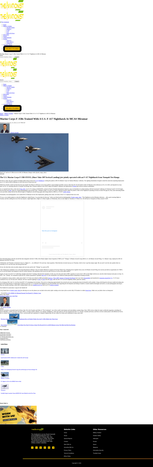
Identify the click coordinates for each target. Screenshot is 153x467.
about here (88, 290)
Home (65, 432)
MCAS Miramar (17, 293)
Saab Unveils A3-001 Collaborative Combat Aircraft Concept (14, 357)
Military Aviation (4, 115)
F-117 (7, 293)
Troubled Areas (97, 453)
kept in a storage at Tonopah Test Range (61, 278)
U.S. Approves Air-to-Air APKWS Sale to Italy (11, 381)
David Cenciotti (14, 132)
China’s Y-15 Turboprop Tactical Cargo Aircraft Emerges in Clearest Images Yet (19, 369)
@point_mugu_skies (76, 197)
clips (10, 190)
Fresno (74, 186)
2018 (39, 279)
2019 (43, 279)
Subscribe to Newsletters (12, 48)
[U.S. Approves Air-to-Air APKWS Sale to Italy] (5, 377)
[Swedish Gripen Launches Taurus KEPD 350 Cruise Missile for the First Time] (5, 388)
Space (94, 444)
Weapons (3, 390)
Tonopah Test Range (26, 293)
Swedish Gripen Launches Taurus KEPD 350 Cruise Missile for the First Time (18, 393)
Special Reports (68, 438)
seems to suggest (54, 285)
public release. (66, 192)
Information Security (98, 450)
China (2, 366)
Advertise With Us (68, 447)
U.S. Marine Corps (36, 293)
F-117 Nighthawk (39, 180)
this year (44, 275)
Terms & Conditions (69, 453)
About (65, 435)
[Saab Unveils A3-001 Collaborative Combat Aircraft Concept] (5, 353)
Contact (66, 441)
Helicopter (95, 438)
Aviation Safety (97, 435)
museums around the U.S (106, 278)
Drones (2, 354)
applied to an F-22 (37, 285)
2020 (51, 279)
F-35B (11, 293)
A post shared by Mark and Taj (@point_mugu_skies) (62, 254)
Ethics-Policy (67, 456)
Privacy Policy (67, 450)
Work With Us (67, 444)
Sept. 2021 (23, 189)
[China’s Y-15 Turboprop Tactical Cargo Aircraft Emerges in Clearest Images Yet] (5, 365)
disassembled (87, 278)
